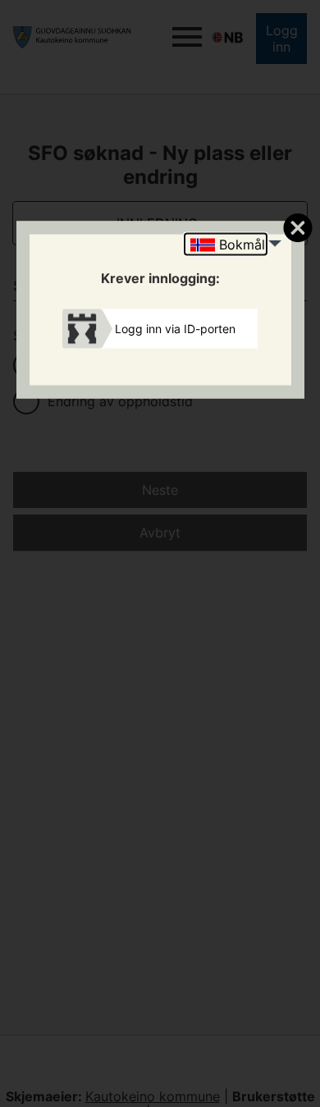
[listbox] (225, 245)
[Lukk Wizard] (297, 227)
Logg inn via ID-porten (175, 328)
